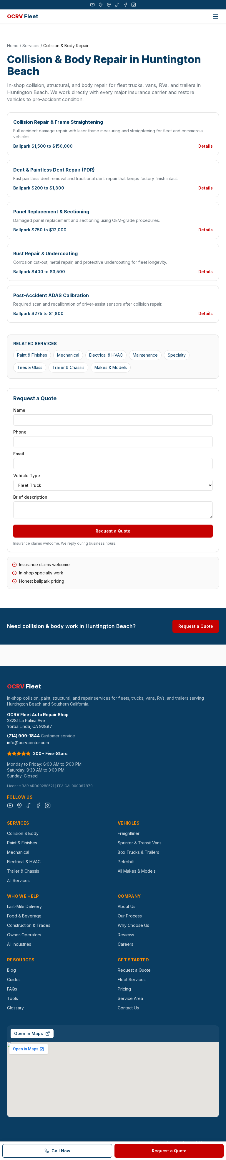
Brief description (30, 497)
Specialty (177, 354)
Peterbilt (126, 861)
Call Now (60, 1150)
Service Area (130, 998)
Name (19, 410)
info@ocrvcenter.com (28, 742)
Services (30, 45)
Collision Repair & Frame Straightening (58, 122)
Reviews (126, 934)
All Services (18, 880)
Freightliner (128, 833)
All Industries (19, 944)
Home (13, 45)
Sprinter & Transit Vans (140, 842)
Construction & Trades (28, 925)
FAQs (12, 988)
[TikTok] (117, 4)
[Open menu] (215, 16)
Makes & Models (110, 367)
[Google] (100, 4)
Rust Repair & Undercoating (45, 253)
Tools (12, 998)
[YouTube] (92, 4)
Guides (14, 979)
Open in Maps (28, 1033)
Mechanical (68, 354)
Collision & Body (23, 833)
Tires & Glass (29, 367)
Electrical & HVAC (106, 354)
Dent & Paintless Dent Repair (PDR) (54, 170)
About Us (126, 906)
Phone (19, 431)
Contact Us (128, 1007)
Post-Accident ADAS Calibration (51, 295)
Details (205, 146)
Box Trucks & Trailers (138, 852)
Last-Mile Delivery (24, 906)
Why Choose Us (133, 925)
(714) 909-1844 (23, 735)
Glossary (15, 1007)
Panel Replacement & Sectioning (51, 212)
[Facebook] (125, 4)
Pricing (124, 988)
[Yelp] (109, 4)
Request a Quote (113, 530)
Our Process (130, 915)
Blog (11, 970)
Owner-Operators (24, 934)
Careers (125, 944)
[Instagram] (133, 4)
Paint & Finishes (32, 354)
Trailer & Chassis (68, 367)
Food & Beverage (24, 915)
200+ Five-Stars (50, 753)
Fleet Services (132, 979)
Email (18, 453)
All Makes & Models (137, 871)
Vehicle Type (26, 475)
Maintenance (145, 354)
